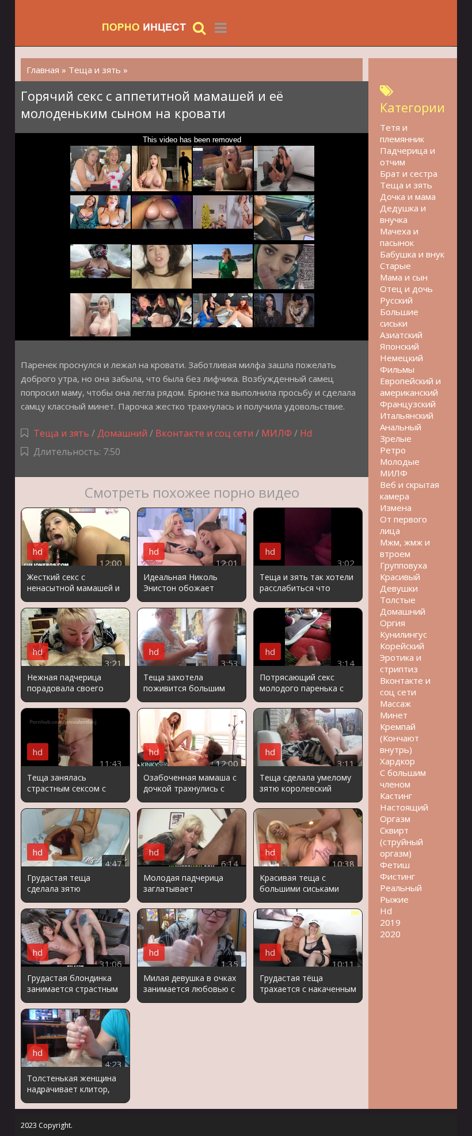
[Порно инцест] (144, 27)
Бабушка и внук (412, 254)
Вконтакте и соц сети (204, 433)
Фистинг (397, 876)
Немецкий (401, 357)
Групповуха (403, 565)
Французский (408, 404)
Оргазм (395, 818)
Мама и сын (404, 277)
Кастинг (396, 795)
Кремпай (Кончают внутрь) (399, 738)
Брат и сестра (408, 173)
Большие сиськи (399, 317)
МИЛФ (276, 433)
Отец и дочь (406, 288)
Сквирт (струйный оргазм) (401, 841)
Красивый (400, 576)
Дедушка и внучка (403, 213)
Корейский (402, 646)
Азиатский (401, 334)
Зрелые (396, 438)
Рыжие (394, 899)
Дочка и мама (408, 196)
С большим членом (403, 778)
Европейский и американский (410, 386)
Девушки (399, 588)
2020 (390, 934)
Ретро (393, 450)
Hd (306, 433)
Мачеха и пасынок (399, 236)
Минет (394, 715)
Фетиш (395, 864)
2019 (390, 922)
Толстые (398, 599)
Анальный (400, 427)
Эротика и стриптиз (400, 663)
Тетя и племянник (402, 133)
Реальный (401, 887)
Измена (396, 507)
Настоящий (404, 807)
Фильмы (397, 369)
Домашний (123, 433)
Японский (399, 346)
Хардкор (397, 761)
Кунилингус (403, 634)
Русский (396, 300)
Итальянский (406, 415)
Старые (395, 265)
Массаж (395, 703)
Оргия (392, 622)
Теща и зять (61, 433)
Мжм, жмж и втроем (405, 547)
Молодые (400, 461)
